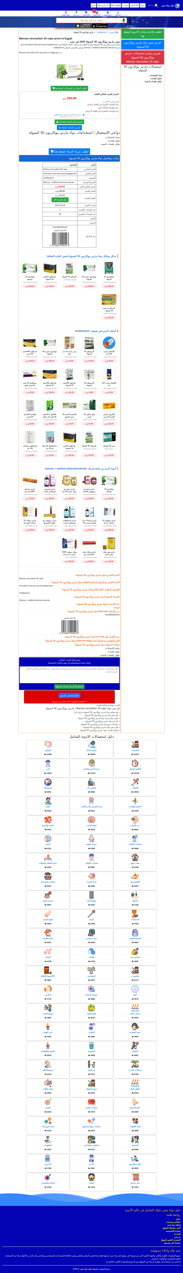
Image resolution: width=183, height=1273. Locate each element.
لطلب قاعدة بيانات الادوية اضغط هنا (142, 34)
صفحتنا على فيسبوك (172, 1243)
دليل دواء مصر (85, 1269)
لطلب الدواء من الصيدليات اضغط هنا (71, 88)
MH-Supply (115, 5)
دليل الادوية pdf (103, 5)
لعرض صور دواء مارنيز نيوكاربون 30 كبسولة (142, 44)
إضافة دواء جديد (174, 1225)
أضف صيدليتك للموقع (172, 1228)
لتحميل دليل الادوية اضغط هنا (70, 122)
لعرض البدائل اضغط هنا (69, 127)
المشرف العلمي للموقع (171, 1240)
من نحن (177, 1237)
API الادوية (134, 5)
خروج (93, 5)
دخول (143, 5)
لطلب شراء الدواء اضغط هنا (71, 151)
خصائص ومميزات (173, 1222)
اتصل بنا (125, 5)
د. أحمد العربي (58, 115)
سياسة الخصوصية (173, 1231)
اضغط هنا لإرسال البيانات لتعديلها (69, 686)
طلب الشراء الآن (60, 200)
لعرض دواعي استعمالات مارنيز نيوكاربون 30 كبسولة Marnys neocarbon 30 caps (142, 57)
